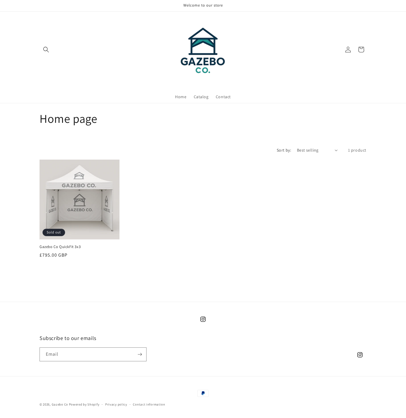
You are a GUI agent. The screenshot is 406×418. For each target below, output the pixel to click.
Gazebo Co (60, 404)
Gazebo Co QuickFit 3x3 (60, 246)
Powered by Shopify (84, 404)
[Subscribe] (139, 354)
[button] (46, 49)
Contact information (149, 404)
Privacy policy (116, 404)
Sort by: (284, 150)
